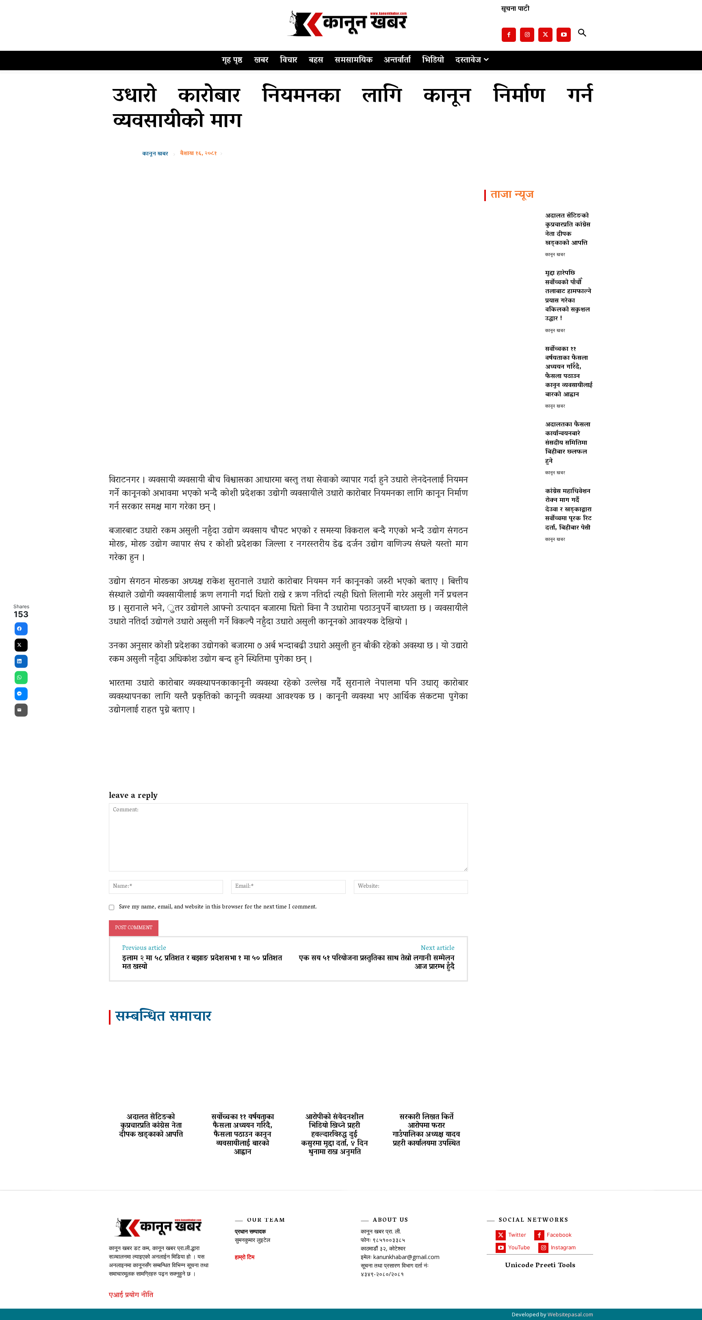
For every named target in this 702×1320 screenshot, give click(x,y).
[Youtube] (564, 35)
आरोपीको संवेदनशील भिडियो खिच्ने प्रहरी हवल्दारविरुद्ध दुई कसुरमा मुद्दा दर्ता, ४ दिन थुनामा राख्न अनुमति (334, 1135)
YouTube (519, 1247)
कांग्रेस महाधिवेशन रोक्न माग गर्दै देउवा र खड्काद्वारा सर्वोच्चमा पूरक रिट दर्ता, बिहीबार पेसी (568, 510)
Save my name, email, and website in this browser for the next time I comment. (218, 907)
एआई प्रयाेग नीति (131, 1296)
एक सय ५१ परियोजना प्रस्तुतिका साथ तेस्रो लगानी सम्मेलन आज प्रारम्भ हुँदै (377, 963)
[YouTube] (501, 1248)
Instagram (563, 1247)
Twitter (517, 1234)
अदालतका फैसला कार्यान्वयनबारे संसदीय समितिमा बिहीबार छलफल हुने (567, 443)
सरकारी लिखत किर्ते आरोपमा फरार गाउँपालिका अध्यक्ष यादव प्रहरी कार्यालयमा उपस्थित (426, 1131)
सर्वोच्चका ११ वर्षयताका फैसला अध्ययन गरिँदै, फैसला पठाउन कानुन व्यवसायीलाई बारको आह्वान (242, 1135)
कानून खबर (155, 154)
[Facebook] (509, 35)
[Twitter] (545, 35)
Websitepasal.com (570, 1314)
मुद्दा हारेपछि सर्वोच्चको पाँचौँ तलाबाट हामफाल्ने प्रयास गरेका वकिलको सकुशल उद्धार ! (568, 296)
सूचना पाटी (515, 9)
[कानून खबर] (130, 154)
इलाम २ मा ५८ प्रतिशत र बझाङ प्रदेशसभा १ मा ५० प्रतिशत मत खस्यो (202, 963)
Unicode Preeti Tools (540, 1266)
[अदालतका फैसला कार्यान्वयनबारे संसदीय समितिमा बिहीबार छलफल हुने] (511, 442)
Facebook (559, 1234)
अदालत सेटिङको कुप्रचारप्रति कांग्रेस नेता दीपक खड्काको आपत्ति (151, 1126)
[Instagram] (527, 35)
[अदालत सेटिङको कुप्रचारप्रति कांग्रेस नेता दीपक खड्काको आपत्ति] (151, 1070)
